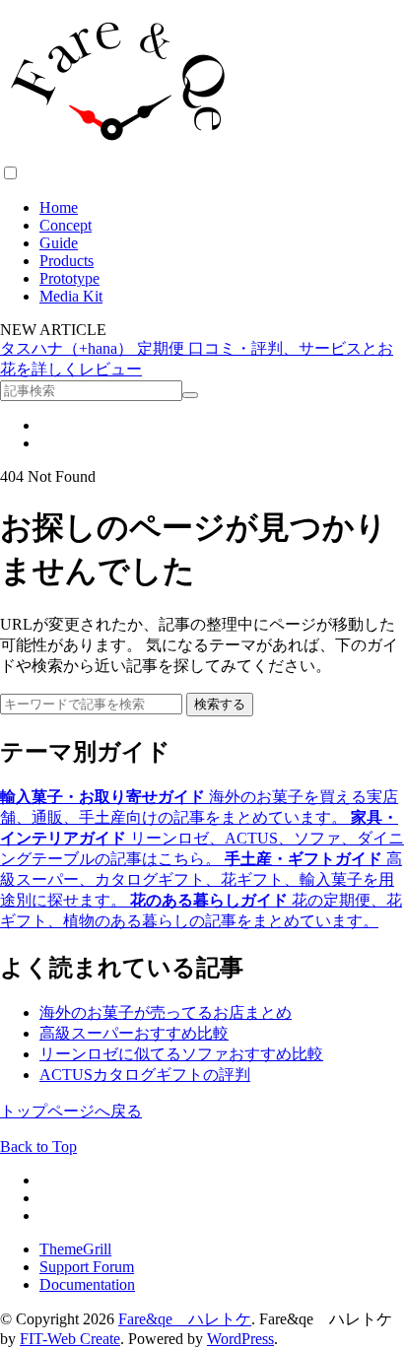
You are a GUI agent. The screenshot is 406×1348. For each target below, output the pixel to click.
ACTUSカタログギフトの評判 (144, 1074)
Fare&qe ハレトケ (184, 1319)
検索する (219, 704)
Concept (65, 225)
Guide (58, 243)
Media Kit (70, 296)
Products (66, 260)
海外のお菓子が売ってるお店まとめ (165, 1012)
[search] (190, 395)
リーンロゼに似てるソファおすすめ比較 (181, 1053)
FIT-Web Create (70, 1338)
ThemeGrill (75, 1249)
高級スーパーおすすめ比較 (134, 1033)
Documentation (87, 1284)
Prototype (69, 278)
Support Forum (86, 1266)
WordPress (240, 1338)
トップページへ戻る (71, 1111)
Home (58, 207)
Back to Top (38, 1146)
